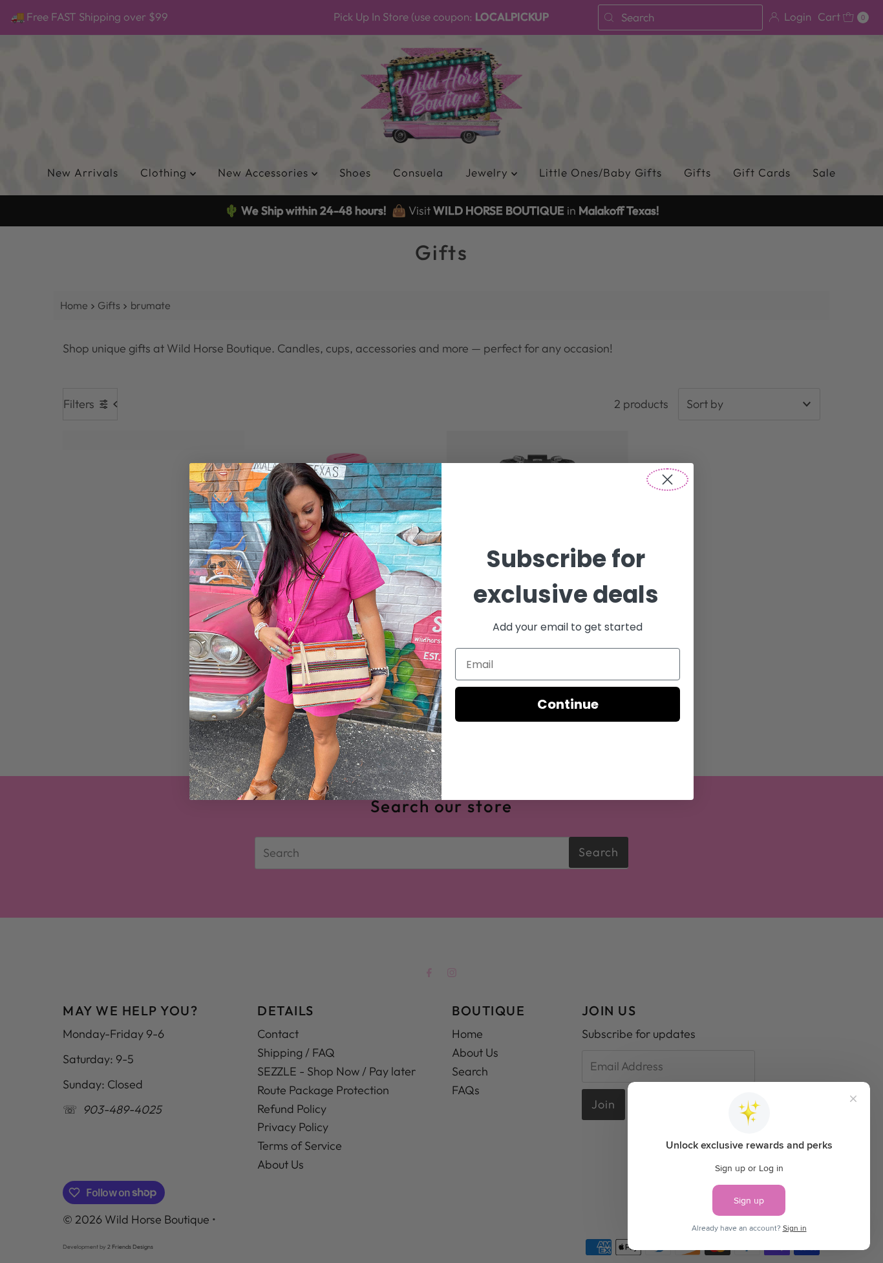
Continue (568, 704)
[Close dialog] (667, 479)
